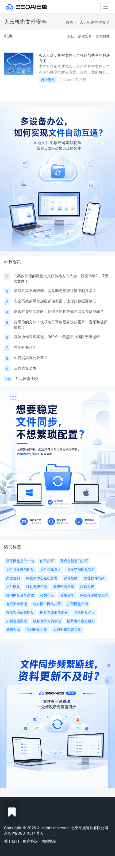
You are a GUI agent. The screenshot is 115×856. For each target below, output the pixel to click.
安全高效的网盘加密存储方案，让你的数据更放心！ (57, 301)
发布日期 (103, 36)
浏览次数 (85, 36)
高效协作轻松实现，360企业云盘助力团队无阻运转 (57, 336)
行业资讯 (48, 80)
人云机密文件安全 (95, 22)
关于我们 (11, 841)
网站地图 (48, 841)
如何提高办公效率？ (31, 357)
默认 (70, 36)
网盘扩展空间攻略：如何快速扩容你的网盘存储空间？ (59, 311)
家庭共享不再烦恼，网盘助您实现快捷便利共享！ (55, 290)
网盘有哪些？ (25, 347)
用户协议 (30, 841)
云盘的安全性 (25, 368)
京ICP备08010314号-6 (24, 833)
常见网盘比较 (27, 378)
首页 (69, 22)
